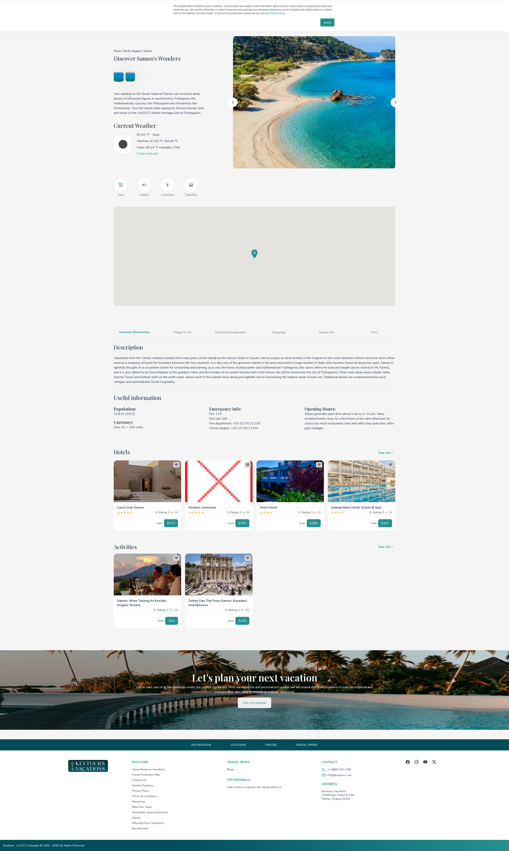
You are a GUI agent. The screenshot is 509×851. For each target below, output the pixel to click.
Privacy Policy (277, 13)
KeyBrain (8, 845)
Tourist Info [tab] (326, 332)
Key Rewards (140, 828)
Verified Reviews (142, 785)
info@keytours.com (339, 775)
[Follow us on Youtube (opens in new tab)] (425, 762)
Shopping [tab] (278, 332)
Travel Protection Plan (146, 775)
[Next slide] (395, 102)
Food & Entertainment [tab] (230, 332)
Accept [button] (327, 22)
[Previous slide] (233, 102)
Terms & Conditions (144, 796)
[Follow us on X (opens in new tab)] (434, 762)
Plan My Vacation (254, 703)
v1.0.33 (20, 845)
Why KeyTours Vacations (148, 823)
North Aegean (132, 51)
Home (117, 51)
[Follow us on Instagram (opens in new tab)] (417, 762)
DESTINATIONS (201, 745)
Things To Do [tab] (182, 332)
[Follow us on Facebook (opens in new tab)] (408, 762)
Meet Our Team (142, 807)
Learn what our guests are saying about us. (254, 787)
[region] (147, 481)
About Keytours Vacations (148, 769)
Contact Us (139, 780)
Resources (138, 801)
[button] (147, 506)
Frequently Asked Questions (150, 812)
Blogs (230, 769)
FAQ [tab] (374, 332)
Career (136, 818)
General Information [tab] (134, 332)
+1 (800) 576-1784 (339, 769)
